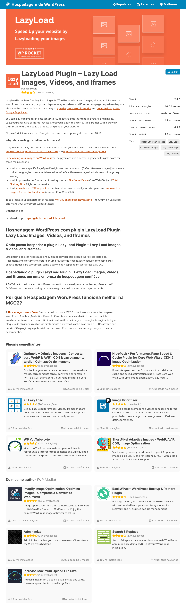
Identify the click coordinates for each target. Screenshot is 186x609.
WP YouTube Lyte (37, 439)
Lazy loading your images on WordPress (29, 158)
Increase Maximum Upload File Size (50, 571)
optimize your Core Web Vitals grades (84, 151)
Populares (123, 4)
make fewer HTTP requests (31, 188)
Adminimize (33, 531)
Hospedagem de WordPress (37, 4)
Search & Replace (125, 531)
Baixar (174, 71)
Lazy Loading (172, 153)
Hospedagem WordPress (23, 312)
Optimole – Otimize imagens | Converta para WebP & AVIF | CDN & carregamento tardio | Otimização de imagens (54, 357)
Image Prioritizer (124, 400)
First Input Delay (78, 180)
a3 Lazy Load (33, 400)
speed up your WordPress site (74, 108)
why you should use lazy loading (73, 199)
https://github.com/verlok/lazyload (45, 218)
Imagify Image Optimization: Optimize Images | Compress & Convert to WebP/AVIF (52, 493)
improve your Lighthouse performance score (32, 151)
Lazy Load (174, 141)
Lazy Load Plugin (170, 147)
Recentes (147, 4)
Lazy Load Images (149, 147)
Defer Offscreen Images (153, 141)
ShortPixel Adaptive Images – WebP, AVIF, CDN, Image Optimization (143, 441)
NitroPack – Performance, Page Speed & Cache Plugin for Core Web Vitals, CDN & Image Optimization (142, 357)
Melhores (170, 4)
